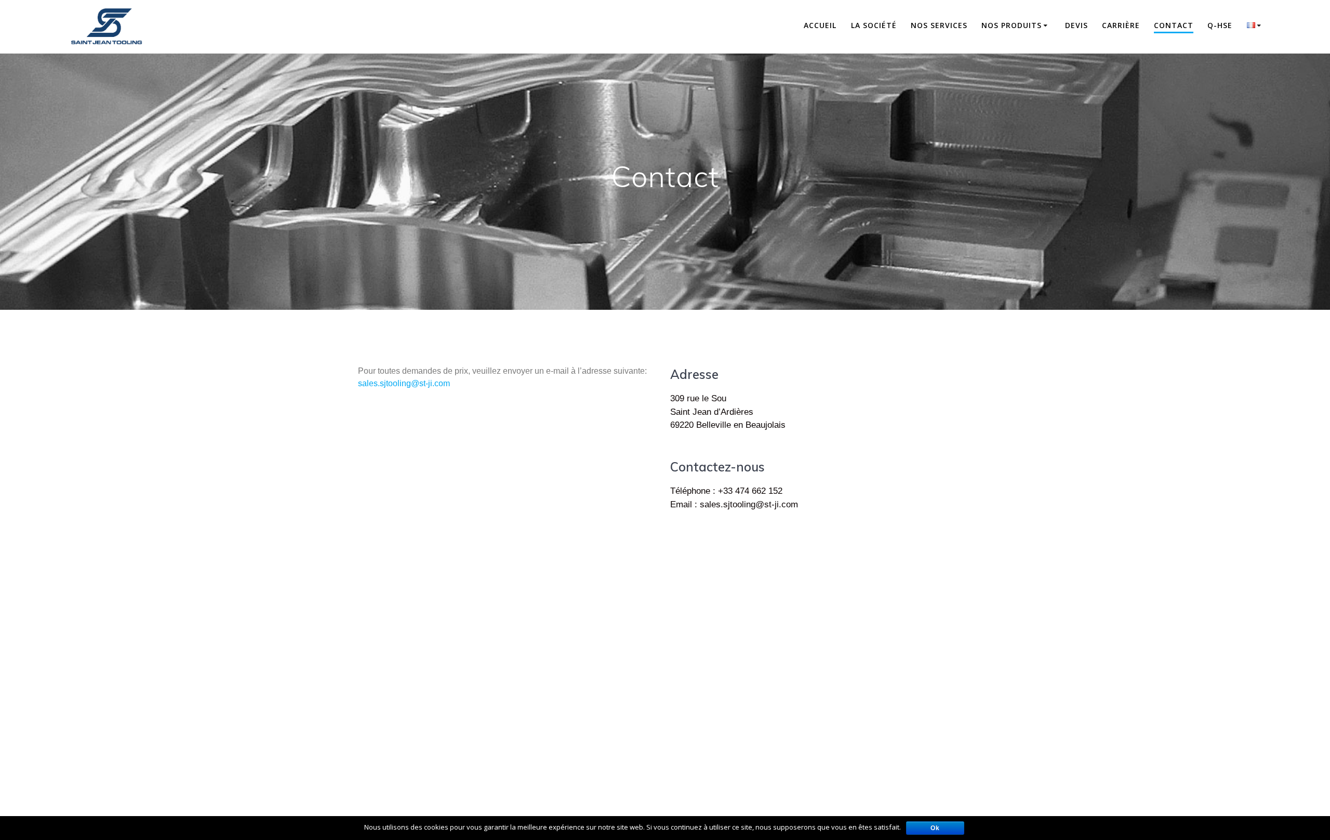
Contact (1173, 25)
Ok (935, 828)
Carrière (1121, 25)
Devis (1076, 25)
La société (874, 25)
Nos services (939, 25)
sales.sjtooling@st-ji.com (404, 383)
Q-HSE (1219, 25)
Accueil (820, 25)
